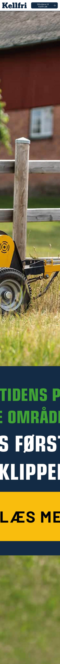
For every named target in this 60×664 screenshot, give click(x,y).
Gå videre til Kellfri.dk (43, 5)
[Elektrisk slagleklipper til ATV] (30, 337)
